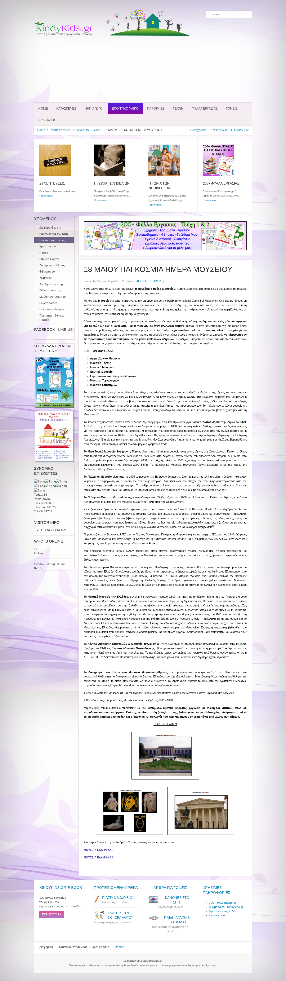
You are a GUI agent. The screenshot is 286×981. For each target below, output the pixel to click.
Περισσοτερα (51, 914)
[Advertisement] (143, 69)
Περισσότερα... (155, 204)
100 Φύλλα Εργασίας (223, 902)
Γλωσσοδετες (48, 303)
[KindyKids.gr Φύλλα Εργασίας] (165, 235)
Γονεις (231, 108)
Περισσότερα (45, 195)
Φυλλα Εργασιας (205, 108)
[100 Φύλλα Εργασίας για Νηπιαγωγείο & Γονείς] (54, 382)
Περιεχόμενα (198, 130)
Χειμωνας (45, 277)
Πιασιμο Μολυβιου (118, 898)
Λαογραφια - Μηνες (52, 265)
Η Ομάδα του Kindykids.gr (226, 907)
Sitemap (118, 947)
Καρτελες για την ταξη (53, 233)
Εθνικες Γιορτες (49, 259)
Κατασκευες (66, 108)
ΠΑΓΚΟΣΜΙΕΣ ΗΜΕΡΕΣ (149, 281)
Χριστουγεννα (48, 246)
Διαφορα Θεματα (50, 227)
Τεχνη (178, 108)
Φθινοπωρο (47, 271)
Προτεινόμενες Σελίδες (223, 911)
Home (43, 108)
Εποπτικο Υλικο (125, 108)
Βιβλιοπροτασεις (50, 290)
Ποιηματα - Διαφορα (52, 309)
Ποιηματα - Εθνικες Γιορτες (51, 317)
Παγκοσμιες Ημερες (87, 130)
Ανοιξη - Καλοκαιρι (51, 284)
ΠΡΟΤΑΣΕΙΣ (47, 120)
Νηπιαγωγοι (94, 108)
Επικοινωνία (219, 130)
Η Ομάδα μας (240, 130)
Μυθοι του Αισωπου (52, 296)
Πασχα (43, 252)
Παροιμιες (155, 108)
